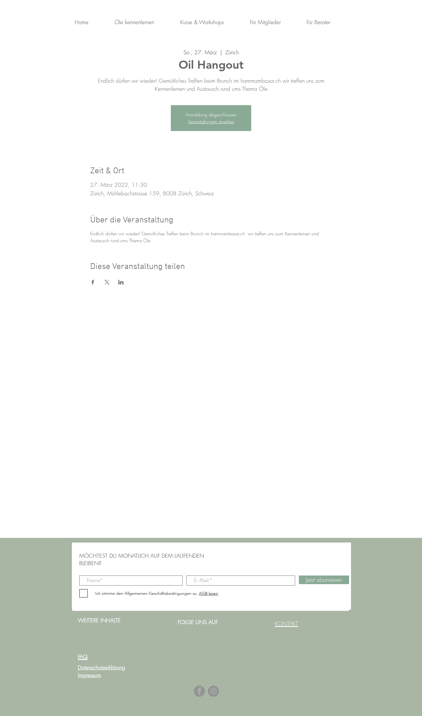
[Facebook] (199, 691)
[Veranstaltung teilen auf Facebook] (93, 282)
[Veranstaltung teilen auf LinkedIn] (121, 282)
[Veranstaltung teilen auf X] (107, 282)
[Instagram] (213, 691)
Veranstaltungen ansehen (211, 121)
